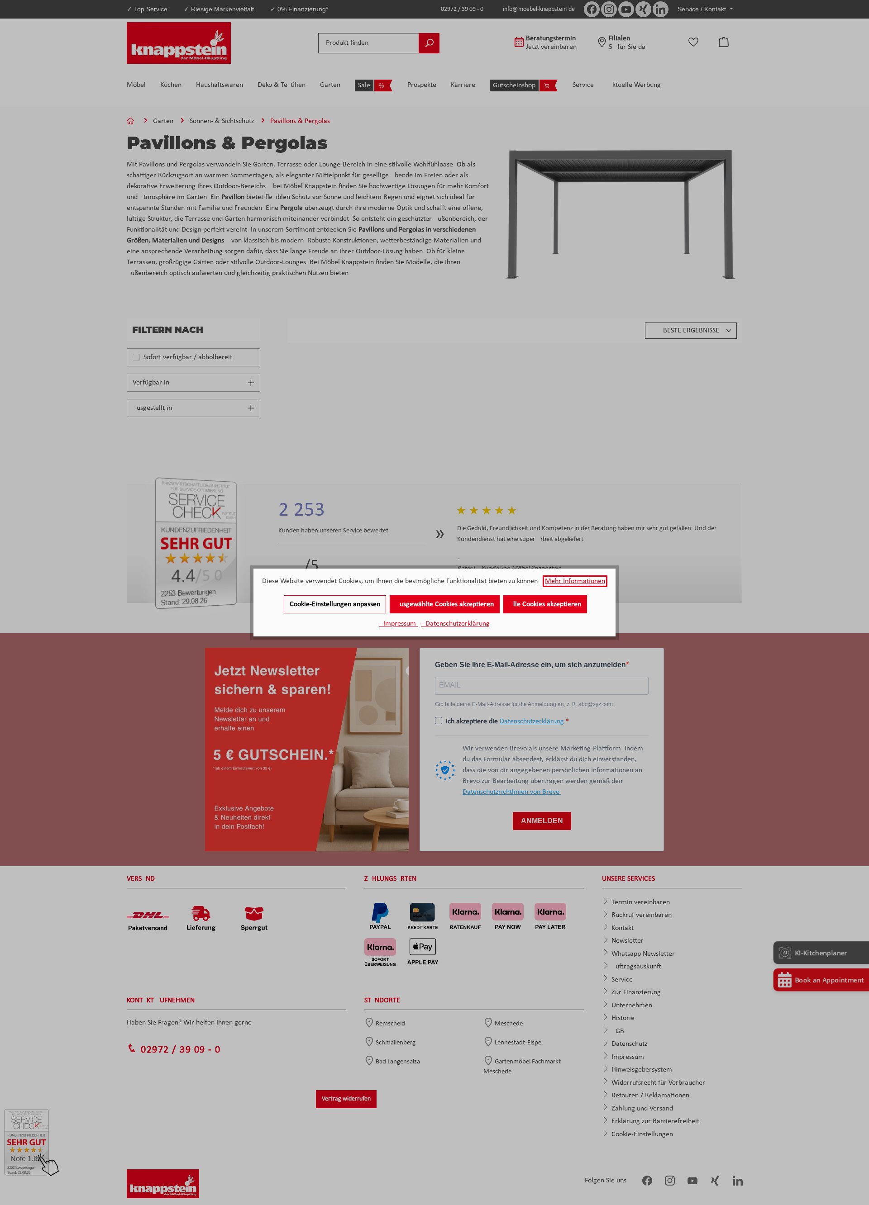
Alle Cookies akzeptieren (545, 604)
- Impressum (398, 623)
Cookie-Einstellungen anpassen (335, 604)
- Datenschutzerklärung (455, 623)
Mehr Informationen (575, 581)
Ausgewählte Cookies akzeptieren (445, 604)
